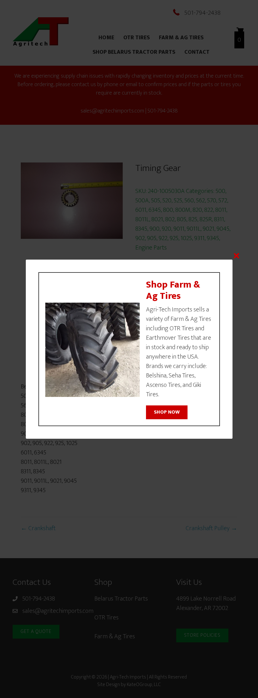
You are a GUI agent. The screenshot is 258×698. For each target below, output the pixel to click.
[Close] (236, 256)
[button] (167, 412)
